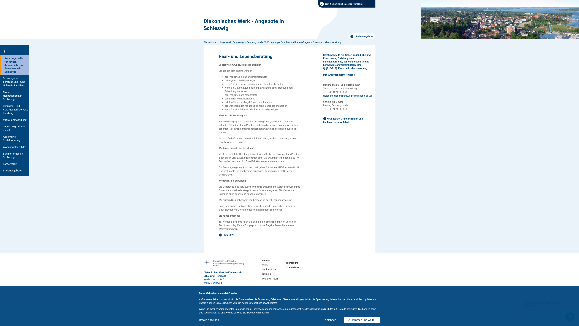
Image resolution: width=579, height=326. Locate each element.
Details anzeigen (209, 319)
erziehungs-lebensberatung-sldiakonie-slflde (347, 95)
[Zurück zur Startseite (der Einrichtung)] (14, 50)
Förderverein (10, 163)
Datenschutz (292, 267)
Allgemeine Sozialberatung (11, 138)
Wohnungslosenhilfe (14, 147)
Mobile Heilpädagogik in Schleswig (12, 96)
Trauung (266, 274)
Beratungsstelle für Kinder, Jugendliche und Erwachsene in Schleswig (14, 65)
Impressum (292, 262)
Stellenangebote (364, 36)
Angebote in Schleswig (232, 42)
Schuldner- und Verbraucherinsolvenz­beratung (15, 109)
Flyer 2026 (228, 235)
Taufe (265, 264)
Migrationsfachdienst (15, 119)
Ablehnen (330, 319)
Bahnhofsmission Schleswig (13, 155)
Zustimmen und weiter (361, 319)
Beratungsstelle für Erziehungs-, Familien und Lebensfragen (278, 42)
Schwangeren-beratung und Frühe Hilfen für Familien (14, 82)
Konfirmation (269, 269)
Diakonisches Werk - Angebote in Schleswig (244, 24)
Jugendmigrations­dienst (14, 128)
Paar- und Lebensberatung (327, 42)
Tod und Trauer (270, 278)
